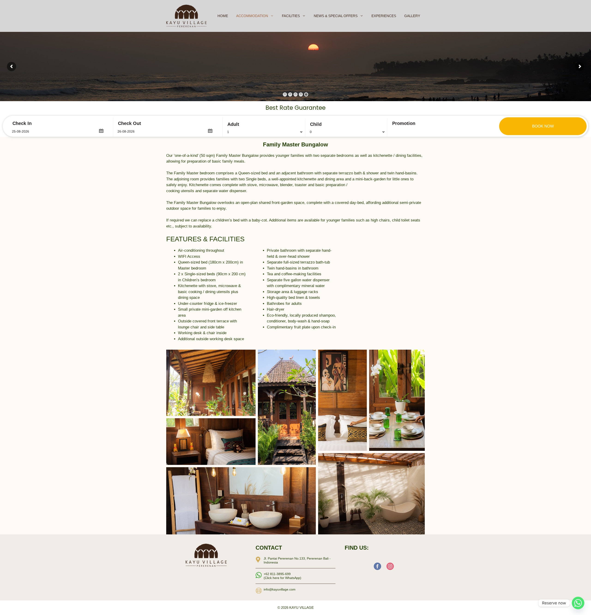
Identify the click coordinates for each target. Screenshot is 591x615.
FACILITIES (291, 16)
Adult (233, 124)
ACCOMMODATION (252, 16)
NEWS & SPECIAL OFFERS (336, 16)
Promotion (403, 123)
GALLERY (412, 16)
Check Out (129, 123)
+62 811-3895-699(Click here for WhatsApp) (282, 576)
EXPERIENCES (383, 16)
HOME (222, 16)
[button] (101, 130)
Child (316, 124)
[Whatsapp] (578, 603)
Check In (22, 123)
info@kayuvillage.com (280, 589)
